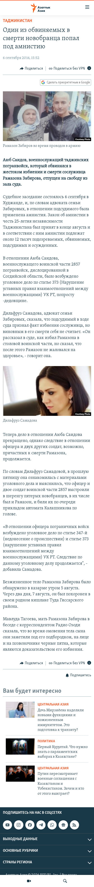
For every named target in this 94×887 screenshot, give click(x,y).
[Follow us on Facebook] (29, 824)
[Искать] (65, 881)
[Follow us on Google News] (63, 824)
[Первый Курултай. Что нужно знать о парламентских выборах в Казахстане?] (20, 746)
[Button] (31, 68)
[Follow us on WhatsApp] (52, 824)
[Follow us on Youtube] (7, 824)
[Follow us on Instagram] (18, 824)
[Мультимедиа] (29, 881)
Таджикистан (17, 21)
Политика (46, 741)
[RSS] (74, 824)
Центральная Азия (53, 705)
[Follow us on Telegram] (41, 824)
